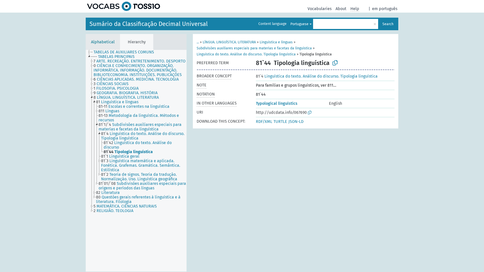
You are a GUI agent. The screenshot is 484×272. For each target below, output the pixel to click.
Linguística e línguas (276, 42)
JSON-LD (296, 121)
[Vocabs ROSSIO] (123, 6)
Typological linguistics (276, 103)
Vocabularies (319, 8)
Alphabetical (103, 42)
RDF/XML (264, 121)
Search (388, 24)
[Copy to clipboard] (335, 63)
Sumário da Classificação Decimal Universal (148, 23)
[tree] (136, 160)
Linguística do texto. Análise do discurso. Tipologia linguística (246, 54)
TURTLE (280, 121)
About (341, 8)
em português (384, 8)
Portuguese (299, 24)
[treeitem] (125, 52)
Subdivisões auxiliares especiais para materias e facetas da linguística (254, 48)
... (198, 42)
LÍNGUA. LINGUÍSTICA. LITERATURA (229, 42)
